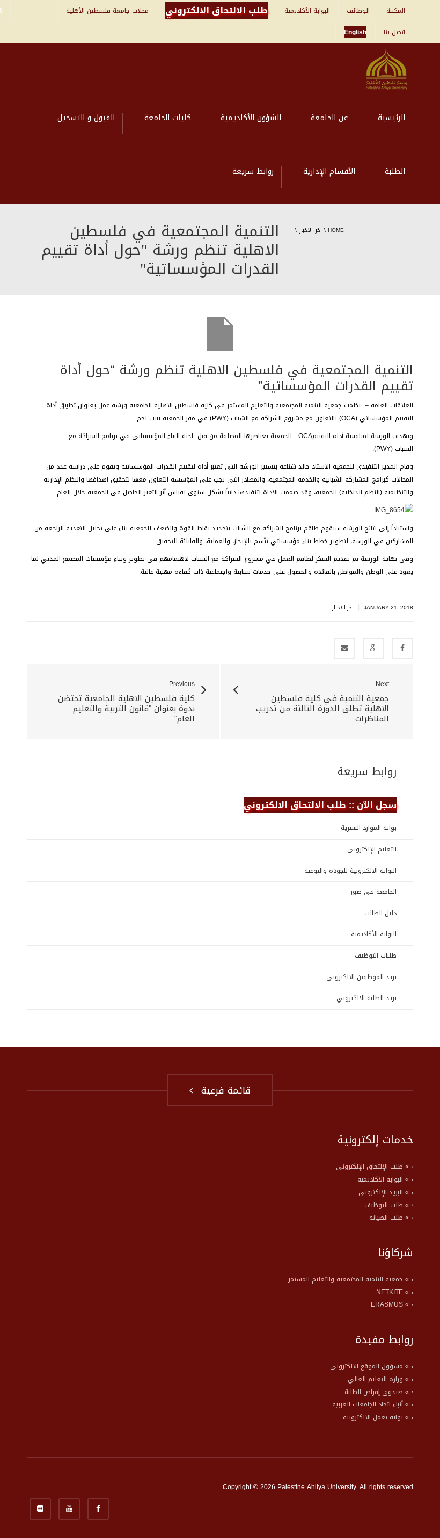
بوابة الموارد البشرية (369, 828)
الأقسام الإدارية (329, 171)
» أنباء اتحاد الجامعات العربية (370, 1404)
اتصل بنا (394, 32)
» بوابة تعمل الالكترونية (376, 1417)
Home (336, 230)
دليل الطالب (380, 913)
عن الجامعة (329, 118)
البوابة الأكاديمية (307, 11)
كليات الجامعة (167, 118)
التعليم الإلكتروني (372, 849)
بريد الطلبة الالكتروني (366, 998)
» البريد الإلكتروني (383, 1192)
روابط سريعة (253, 171)
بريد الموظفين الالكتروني (361, 977)
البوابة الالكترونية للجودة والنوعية (350, 871)
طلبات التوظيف (376, 955)
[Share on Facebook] (402, 648)
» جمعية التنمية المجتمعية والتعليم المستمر (348, 1279)
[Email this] (344, 648)
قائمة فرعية (223, 1090)
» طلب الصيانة (389, 1217)
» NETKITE (392, 1292)
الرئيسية (391, 118)
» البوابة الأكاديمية (383, 1179)
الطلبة (395, 171)
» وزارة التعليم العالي (378, 1379)
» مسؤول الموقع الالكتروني (369, 1366)
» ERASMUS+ (388, 1304)
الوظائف (358, 11)
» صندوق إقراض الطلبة (376, 1392)
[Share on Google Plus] (373, 648)
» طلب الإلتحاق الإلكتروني (372, 1166)
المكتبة (395, 11)
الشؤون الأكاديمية (251, 118)
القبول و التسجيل (86, 118)
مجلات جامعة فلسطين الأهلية (107, 11)
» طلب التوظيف (386, 1205)
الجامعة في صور (373, 892)
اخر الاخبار (310, 230)
